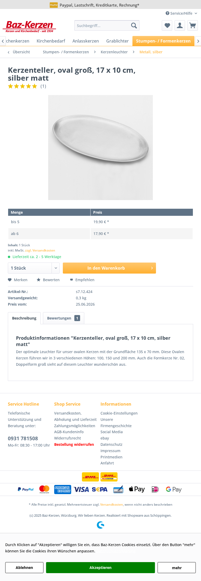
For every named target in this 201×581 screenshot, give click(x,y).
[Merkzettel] (167, 25)
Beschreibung (24, 318)
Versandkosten (111, 504)
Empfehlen (84, 279)
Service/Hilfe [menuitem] (181, 13)
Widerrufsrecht (67, 438)
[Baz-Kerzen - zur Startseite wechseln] (29, 26)
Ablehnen (24, 567)
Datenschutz (111, 444)
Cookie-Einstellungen (119, 413)
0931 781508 (23, 438)
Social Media (111, 431)
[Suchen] (134, 25)
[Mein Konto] (180, 25)
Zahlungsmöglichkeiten (74, 425)
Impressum (110, 450)
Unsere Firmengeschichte (116, 422)
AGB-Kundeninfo (68, 431)
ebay (104, 438)
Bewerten (51, 279)
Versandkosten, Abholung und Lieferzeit (75, 416)
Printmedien (111, 456)
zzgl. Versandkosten (40, 250)
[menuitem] (107, 25)
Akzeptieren (100, 567)
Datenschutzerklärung (116, 550)
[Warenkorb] (192, 25)
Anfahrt (107, 462)
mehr (177, 567)
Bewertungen (62, 318)
